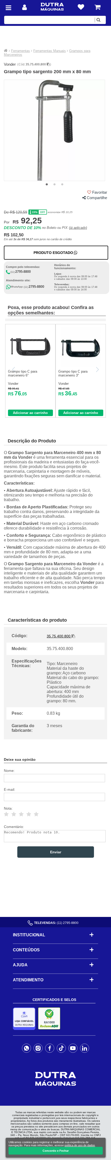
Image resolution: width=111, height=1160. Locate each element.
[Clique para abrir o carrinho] (97, 7)
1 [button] (46, 184)
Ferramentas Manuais (49, 51)
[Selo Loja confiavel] (25, 1018)
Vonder (10, 64)
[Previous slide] (14, 369)
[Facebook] (50, 1048)
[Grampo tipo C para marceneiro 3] (81, 365)
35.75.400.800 (36, 64)
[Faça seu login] (24, 7)
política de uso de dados (80, 1145)
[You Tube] (73, 1048)
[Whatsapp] (26, 1048)
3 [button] (62, 184)
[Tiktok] (61, 1048)
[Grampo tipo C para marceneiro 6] (30, 365)
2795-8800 (23, 272)
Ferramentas (20, 51)
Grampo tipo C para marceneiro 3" (73, 373)
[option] (54, 130)
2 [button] (54, 184)
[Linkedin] (84, 1048)
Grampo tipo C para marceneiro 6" (22, 373)
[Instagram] (38, 1048)
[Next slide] (97, 369)
